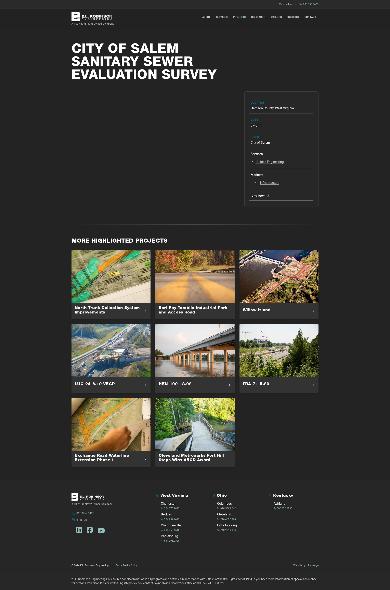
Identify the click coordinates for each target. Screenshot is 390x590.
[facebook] (90, 530)
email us (287, 4)
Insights (293, 17)
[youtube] (101, 530)
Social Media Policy (126, 565)
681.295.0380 (172, 540)
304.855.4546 (172, 530)
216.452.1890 (228, 519)
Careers (276, 17)
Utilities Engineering (270, 162)
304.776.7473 (172, 508)
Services (222, 17)
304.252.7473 (172, 519)
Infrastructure (269, 183)
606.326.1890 (284, 508)
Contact (310, 17)
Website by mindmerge (305, 565)
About (206, 17)
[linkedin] (79, 530)
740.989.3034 (228, 530)
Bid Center (258, 17)
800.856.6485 (310, 4)
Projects (239, 17)
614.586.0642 (228, 508)
